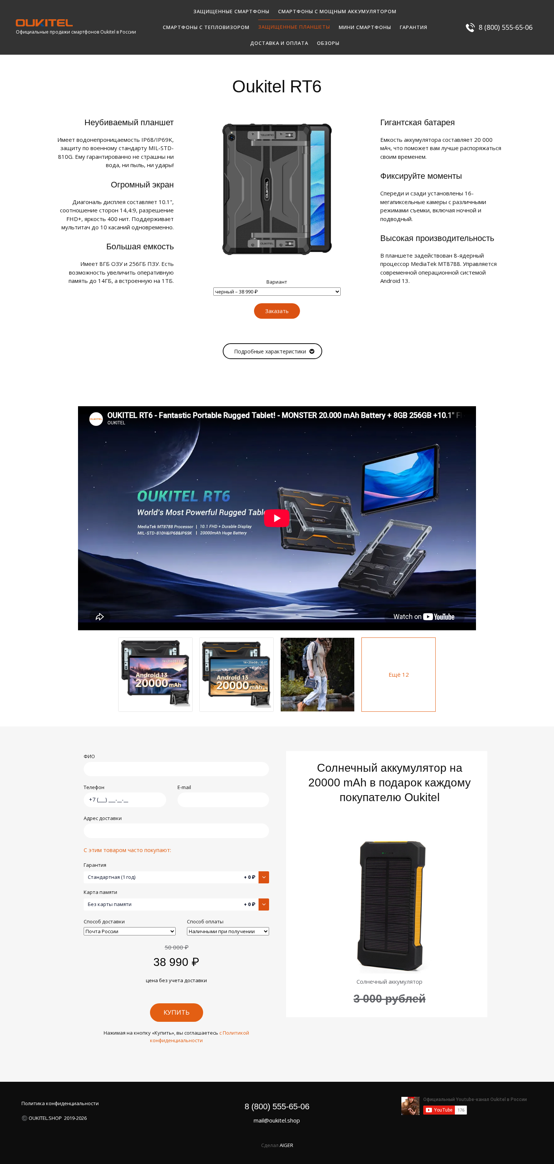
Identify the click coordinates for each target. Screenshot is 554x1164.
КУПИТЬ (177, 1012)
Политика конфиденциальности (60, 1103)
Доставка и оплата (279, 43)
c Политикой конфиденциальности (199, 1036)
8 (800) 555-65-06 (277, 1106)
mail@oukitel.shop (277, 1120)
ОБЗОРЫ (328, 43)
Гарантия (413, 27)
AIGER (286, 1145)
